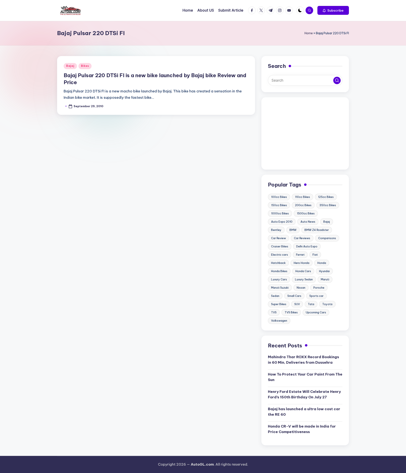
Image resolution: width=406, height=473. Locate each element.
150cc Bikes (279, 205)
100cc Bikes (279, 197)
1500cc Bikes (306, 213)
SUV (297, 304)
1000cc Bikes (280, 213)
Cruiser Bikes (279, 246)
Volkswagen (279, 320)
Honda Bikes (279, 271)
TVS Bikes (291, 312)
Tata (311, 304)
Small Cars (294, 296)
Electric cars (279, 254)
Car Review (278, 238)
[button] (333, 10)
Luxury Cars (279, 279)
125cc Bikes (326, 197)
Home (308, 33)
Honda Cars (303, 271)
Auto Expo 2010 (281, 221)
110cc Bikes (302, 197)
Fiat (315, 254)
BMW (292, 230)
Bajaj (70, 65)
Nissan (301, 287)
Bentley (276, 230)
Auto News (307, 221)
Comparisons (327, 238)
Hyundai (324, 271)
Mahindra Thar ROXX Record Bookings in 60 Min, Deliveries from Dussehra (303, 360)
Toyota (327, 304)
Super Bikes (278, 304)
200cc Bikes (303, 205)
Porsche (318, 287)
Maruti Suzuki (280, 287)
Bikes (85, 65)
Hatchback (278, 263)
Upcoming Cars (316, 312)
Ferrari (300, 254)
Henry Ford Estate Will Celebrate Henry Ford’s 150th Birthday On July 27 (304, 394)
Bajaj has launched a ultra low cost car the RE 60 (304, 412)
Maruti (325, 279)
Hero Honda (301, 263)
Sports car (316, 296)
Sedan (275, 296)
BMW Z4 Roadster (316, 230)
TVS (274, 312)
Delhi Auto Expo (306, 246)
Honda (321, 263)
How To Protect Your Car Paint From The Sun (305, 377)
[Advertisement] (305, 133)
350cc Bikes (328, 205)
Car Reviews (302, 238)
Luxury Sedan (304, 279)
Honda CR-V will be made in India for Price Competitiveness (302, 429)
